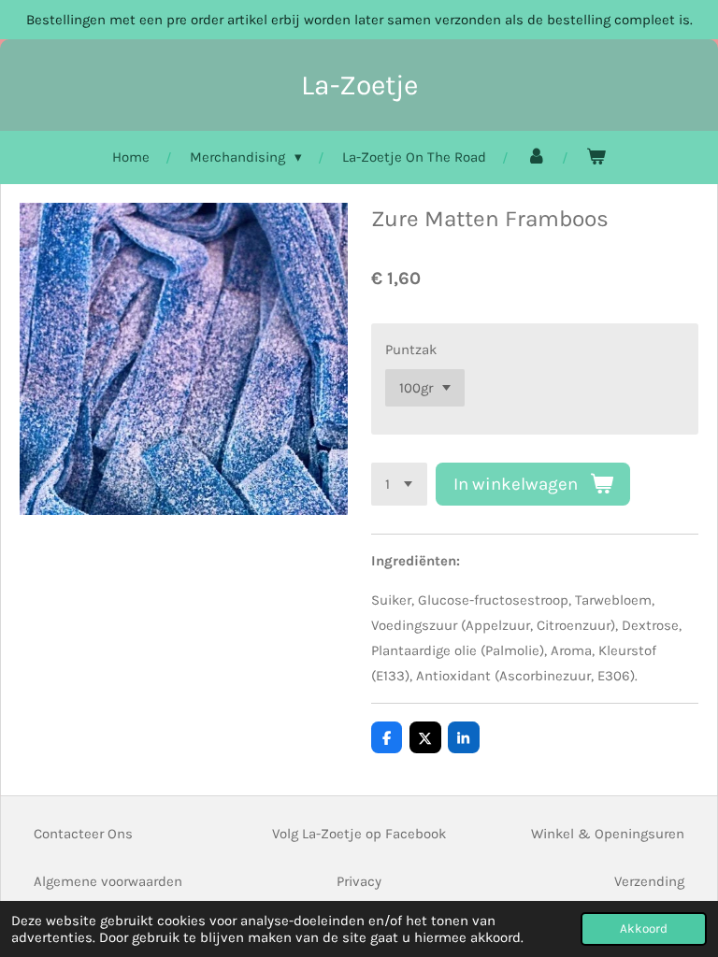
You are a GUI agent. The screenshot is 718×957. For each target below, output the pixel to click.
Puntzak (411, 349)
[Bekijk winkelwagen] (596, 157)
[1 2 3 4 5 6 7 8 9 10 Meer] (399, 485)
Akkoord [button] (644, 928)
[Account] (536, 157)
